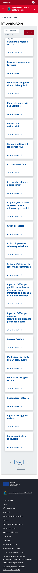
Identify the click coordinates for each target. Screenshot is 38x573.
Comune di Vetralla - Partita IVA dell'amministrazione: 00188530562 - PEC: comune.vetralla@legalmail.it (17, 559)
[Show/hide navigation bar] (3, 8)
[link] (15, 53)
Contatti (6, 520)
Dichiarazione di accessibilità (12, 516)
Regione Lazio (7, 2)
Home (4, 17)
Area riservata (8, 500)
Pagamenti (6, 540)
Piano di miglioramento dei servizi (14, 552)
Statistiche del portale (10, 532)
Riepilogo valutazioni (10, 544)
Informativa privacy (9, 508)
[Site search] (34, 9)
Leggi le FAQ (7, 536)
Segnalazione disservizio (11, 548)
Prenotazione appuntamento (12, 524)
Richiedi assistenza (9, 528)
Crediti (5, 504)
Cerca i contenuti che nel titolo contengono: (10, 34)
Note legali (6, 512)
